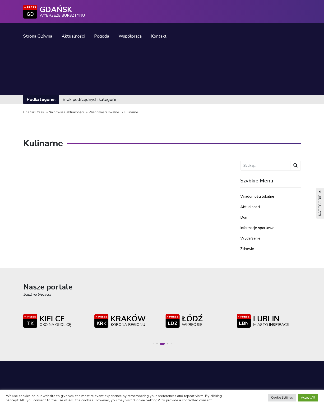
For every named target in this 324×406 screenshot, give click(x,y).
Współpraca (130, 36)
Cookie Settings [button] (282, 398)
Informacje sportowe (257, 227)
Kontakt (159, 36)
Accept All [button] (308, 398)
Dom (244, 217)
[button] (153, 343)
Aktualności (73, 36)
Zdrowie (247, 248)
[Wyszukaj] (296, 166)
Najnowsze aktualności (66, 112)
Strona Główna (37, 36)
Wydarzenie (250, 238)
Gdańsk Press (33, 112)
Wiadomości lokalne (103, 112)
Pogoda (101, 36)
